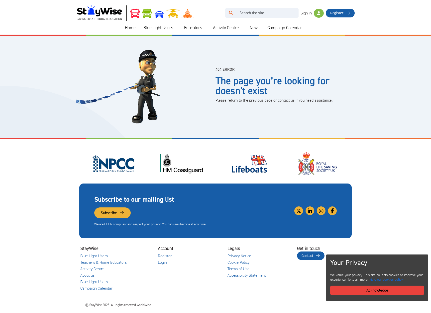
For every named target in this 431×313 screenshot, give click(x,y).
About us (87, 275)
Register (337, 12)
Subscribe (109, 212)
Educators (193, 28)
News (254, 28)
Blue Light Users (158, 28)
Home (130, 28)
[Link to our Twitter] (298, 210)
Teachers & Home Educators (103, 262)
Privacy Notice (239, 255)
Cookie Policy (238, 262)
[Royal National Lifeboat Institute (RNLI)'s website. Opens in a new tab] (249, 163)
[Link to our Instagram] (321, 210)
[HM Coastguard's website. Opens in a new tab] (181, 163)
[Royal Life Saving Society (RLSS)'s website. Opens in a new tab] (317, 163)
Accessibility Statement (246, 275)
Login (162, 262)
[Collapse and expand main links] (132, 248)
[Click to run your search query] (231, 13)
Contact (308, 255)
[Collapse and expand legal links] (271, 248)
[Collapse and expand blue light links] (176, 28)
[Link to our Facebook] (332, 210)
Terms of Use (238, 268)
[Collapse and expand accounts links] (202, 248)
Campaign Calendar (284, 28)
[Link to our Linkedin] (310, 210)
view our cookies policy (386, 279)
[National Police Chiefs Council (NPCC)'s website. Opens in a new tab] (113, 163)
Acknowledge (377, 290)
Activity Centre (226, 28)
